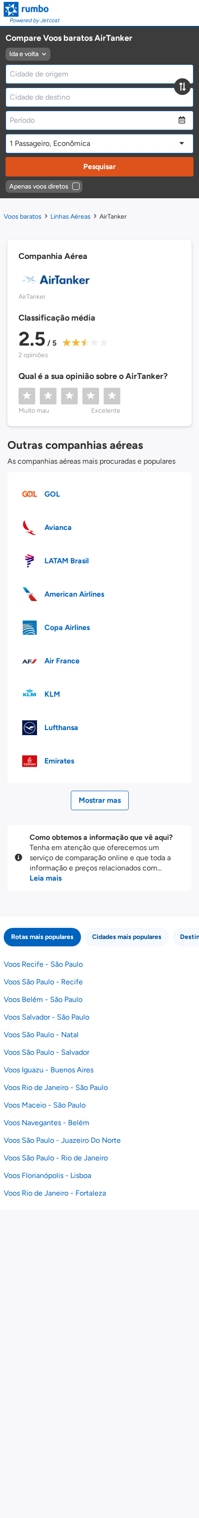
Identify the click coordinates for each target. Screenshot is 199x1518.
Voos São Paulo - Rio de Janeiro (56, 1157)
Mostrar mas (100, 800)
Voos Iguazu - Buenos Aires (48, 1069)
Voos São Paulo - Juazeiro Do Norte (62, 1140)
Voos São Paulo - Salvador (46, 1052)
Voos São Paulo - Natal (41, 1034)
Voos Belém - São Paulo (43, 999)
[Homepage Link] (32, 9)
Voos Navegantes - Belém (46, 1122)
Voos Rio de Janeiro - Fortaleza (55, 1193)
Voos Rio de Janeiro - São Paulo (56, 1087)
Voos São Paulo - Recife (43, 981)
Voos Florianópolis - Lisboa (47, 1175)
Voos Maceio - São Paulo (45, 1105)
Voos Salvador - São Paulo (46, 1017)
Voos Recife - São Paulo (43, 964)
